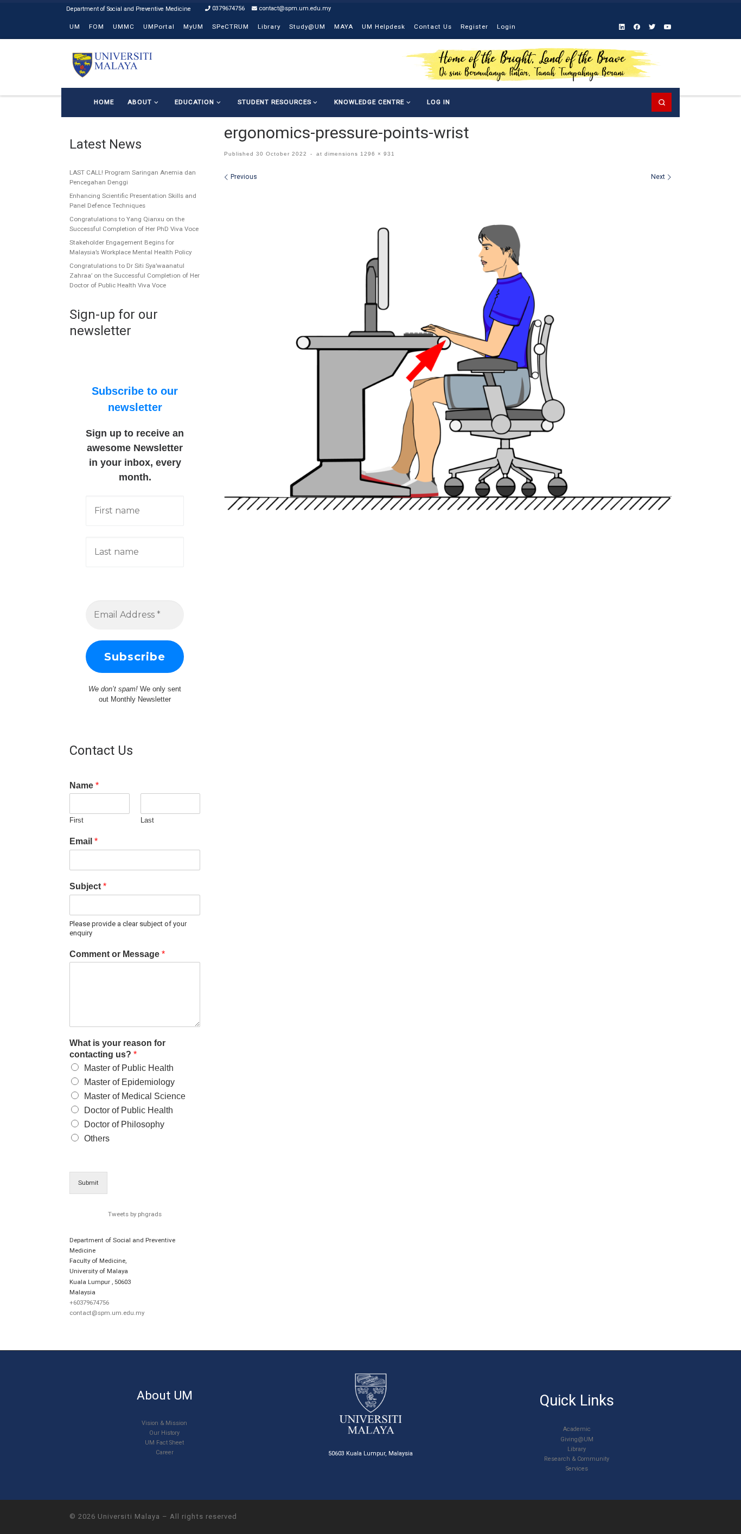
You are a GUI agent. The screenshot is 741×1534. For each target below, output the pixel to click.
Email (83, 841)
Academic (577, 1429)
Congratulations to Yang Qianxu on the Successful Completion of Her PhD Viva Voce (134, 224)
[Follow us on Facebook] (637, 27)
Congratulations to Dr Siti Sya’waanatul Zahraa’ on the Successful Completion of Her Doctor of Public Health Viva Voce (134, 275)
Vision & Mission (164, 1423)
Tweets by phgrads (135, 1214)
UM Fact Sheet (164, 1442)
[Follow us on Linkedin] (622, 27)
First (76, 820)
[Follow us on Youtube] (668, 27)
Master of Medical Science (135, 1096)
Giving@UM (576, 1439)
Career (165, 1452)
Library (576, 1449)
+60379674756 (89, 1302)
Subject (87, 886)
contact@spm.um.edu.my (106, 1313)
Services (577, 1468)
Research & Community (576, 1458)
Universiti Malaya (129, 1516)
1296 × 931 (376, 154)
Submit (88, 1182)
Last (147, 820)
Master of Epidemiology (129, 1082)
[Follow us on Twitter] (652, 27)
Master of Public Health (129, 1068)
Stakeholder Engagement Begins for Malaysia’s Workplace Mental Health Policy (130, 247)
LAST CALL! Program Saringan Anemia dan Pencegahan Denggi (132, 177)
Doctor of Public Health (128, 1110)
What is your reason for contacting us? (117, 1048)
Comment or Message (117, 954)
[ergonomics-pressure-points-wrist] (448, 349)
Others (97, 1138)
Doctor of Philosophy (124, 1124)
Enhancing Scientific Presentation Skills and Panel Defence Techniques (132, 200)
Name (84, 785)
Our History (164, 1432)
